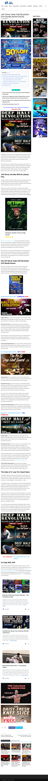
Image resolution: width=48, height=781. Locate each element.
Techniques (35, 6)
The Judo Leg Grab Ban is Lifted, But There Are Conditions (24, 736)
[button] (45, 6)
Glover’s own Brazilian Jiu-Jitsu (8, 240)
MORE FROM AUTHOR (15, 740)
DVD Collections (23, 6)
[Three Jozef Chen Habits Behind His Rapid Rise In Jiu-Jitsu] (26, 746)
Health (40, 6)
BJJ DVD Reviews (16, 6)
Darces (22, 573)
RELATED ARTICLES (5, 740)
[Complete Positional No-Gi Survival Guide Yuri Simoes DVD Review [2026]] (5, 758)
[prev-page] (1, 768)
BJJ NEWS (6, 6)
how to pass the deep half (20, 460)
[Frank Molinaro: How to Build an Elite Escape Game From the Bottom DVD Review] (26, 758)
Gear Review (29, 6)
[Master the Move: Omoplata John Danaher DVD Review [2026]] (5, 746)
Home (2, 6)
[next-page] (3, 768)
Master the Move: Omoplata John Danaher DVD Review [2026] (5, 752)
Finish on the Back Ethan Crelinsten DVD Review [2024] (7, 736)
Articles (10, 6)
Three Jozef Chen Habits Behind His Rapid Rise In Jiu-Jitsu (26, 752)
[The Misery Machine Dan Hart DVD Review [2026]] (16, 746)
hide (8, 72)
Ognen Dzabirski (5, 18)
